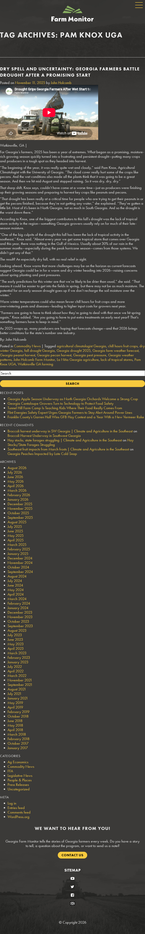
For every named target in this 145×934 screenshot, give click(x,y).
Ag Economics (18, 762)
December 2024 (20, 558)
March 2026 (17, 490)
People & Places (20, 780)
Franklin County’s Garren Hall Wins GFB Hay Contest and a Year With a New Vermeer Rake (76, 416)
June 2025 (15, 531)
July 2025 (15, 526)
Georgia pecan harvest (54, 355)
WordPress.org (18, 816)
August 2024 (17, 576)
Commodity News (27, 346)
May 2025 (16, 535)
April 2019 (15, 707)
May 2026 (16, 481)
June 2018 (15, 720)
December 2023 (20, 612)
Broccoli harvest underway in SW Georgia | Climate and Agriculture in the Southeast (70, 431)
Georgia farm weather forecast (116, 350)
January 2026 (18, 499)
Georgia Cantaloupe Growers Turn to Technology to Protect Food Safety (60, 403)
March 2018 (17, 734)
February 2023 (19, 657)
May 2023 (16, 643)
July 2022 (15, 666)
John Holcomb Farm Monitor (34, 359)
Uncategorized (19, 789)
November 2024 (20, 562)
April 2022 (16, 671)
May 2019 (15, 702)
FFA (10, 771)
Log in (12, 803)
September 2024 (20, 571)
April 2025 (16, 540)
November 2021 (20, 680)
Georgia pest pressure (89, 355)
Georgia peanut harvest (17, 355)
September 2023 (20, 625)
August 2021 (17, 689)
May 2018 (15, 725)
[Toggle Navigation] (139, 5)
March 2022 (17, 675)
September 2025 (20, 517)
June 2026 (15, 476)
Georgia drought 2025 (74, 350)
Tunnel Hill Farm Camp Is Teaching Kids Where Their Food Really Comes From (65, 407)
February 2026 (19, 494)
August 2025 (17, 522)
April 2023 (16, 648)
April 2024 (16, 594)
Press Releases (18, 784)
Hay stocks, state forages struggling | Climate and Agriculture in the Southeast (65, 440)
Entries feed (16, 807)
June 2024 (15, 585)
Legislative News (20, 775)
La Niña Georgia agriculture (78, 359)
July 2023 (15, 634)
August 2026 (17, 467)
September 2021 (20, 684)
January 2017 (18, 747)
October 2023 (18, 621)
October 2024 (18, 567)
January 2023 (18, 662)
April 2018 (15, 729)
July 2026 (15, 472)
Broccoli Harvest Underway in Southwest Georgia (44, 435)
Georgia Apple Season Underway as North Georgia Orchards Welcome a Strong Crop (73, 398)
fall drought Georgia (39, 350)
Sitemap (72, 870)
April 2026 (16, 485)
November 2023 (20, 616)
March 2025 (17, 544)
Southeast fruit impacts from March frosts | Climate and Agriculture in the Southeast (68, 449)
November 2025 (20, 508)
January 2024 (18, 607)
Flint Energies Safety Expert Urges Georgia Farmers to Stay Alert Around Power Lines (70, 412)
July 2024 (15, 580)
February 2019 (18, 711)
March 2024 (17, 598)
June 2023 (15, 639)
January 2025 (18, 553)
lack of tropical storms (117, 359)
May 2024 (16, 589)
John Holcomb (61, 82)
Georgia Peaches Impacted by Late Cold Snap (42, 453)
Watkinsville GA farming (35, 364)
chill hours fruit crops (123, 346)
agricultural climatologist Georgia (81, 346)
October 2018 (18, 716)
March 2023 (17, 653)
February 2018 (18, 738)
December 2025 (20, 503)
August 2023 (17, 630)
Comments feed (19, 812)
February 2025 (19, 549)
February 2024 (19, 603)
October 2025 (18, 512)
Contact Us (72, 855)
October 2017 (18, 743)
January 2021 (18, 698)
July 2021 (15, 693)
